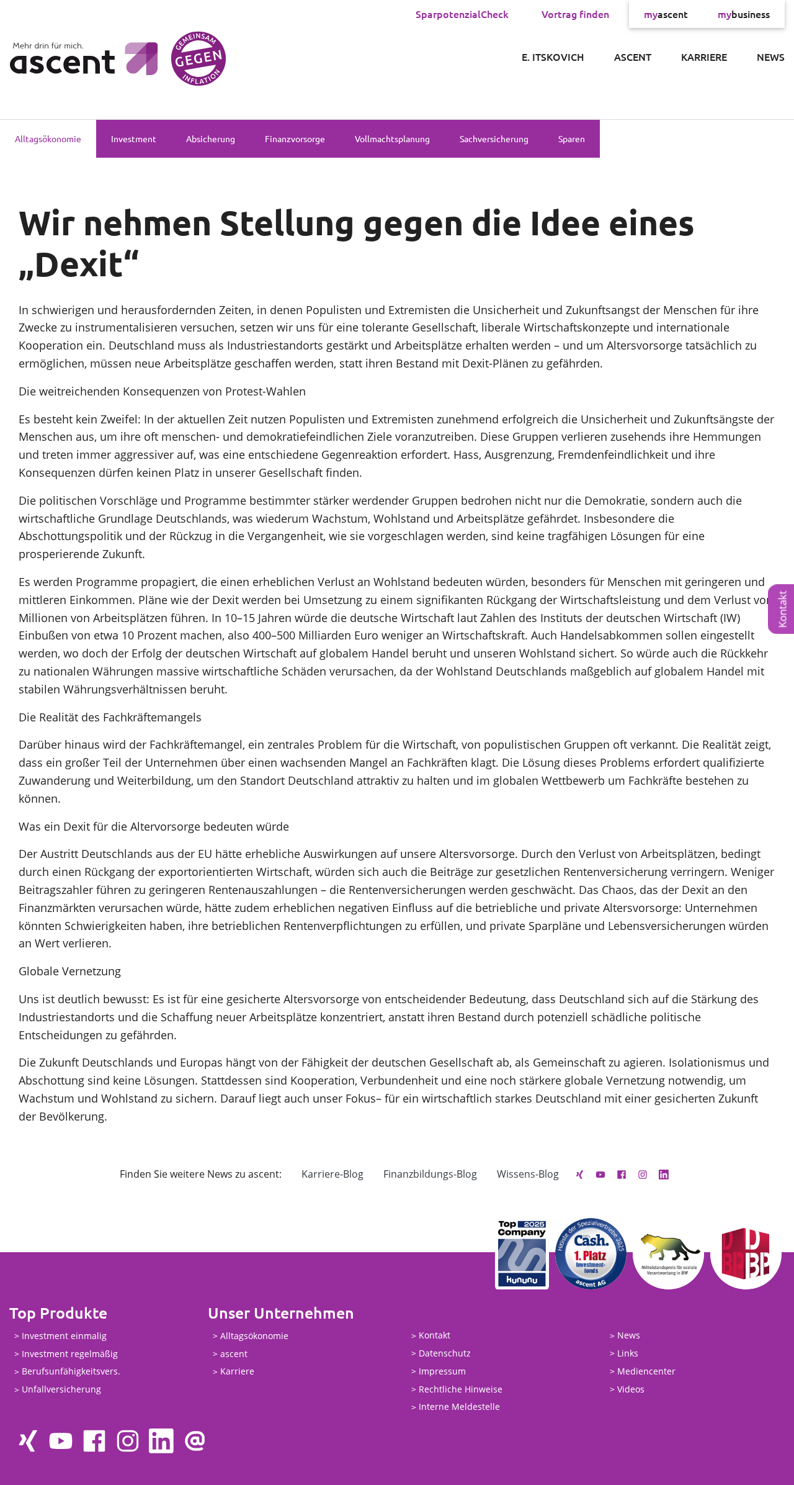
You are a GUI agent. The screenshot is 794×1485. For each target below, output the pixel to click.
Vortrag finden (575, 13)
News (771, 56)
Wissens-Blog (528, 1174)
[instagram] (642, 1174)
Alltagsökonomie (48, 138)
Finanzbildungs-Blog (430, 1174)
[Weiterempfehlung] (195, 1441)
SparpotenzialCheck (462, 13)
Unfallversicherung (61, 1390)
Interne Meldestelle (459, 1407)
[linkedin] (663, 1174)
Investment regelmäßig (70, 1354)
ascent (666, 13)
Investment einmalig (64, 1336)
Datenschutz (445, 1353)
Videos (631, 1389)
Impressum (442, 1371)
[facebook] (621, 1174)
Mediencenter (646, 1371)
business (744, 13)
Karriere (704, 56)
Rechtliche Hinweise (460, 1389)
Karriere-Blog (332, 1174)
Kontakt (434, 1336)
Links (627, 1353)
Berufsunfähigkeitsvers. (71, 1372)
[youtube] (600, 1174)
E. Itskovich (553, 56)
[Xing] (579, 1174)
